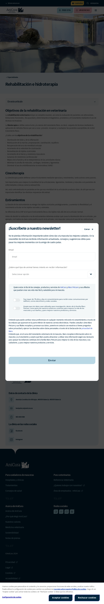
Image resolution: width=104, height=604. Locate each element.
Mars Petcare (73, 287)
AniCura (63, 287)
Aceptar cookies (60, 598)
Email (11, 249)
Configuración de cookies (11, 597)
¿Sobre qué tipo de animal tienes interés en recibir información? (38, 267)
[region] (52, 593)
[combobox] (52, 274)
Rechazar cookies (87, 598)
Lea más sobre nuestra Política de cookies (70, 589)
